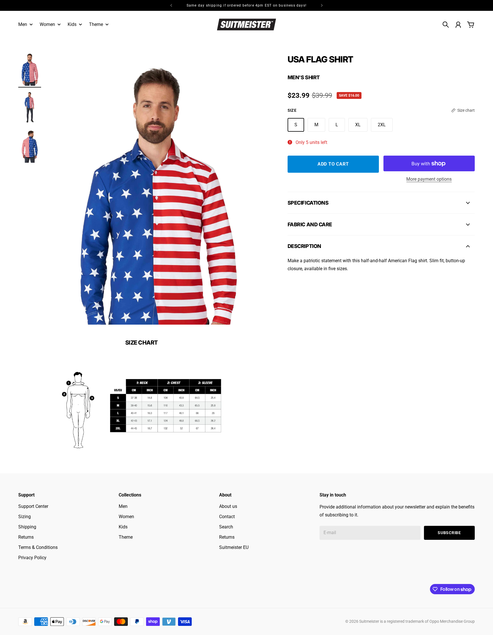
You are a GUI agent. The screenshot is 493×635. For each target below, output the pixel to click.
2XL (382, 124)
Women (126, 516)
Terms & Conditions (38, 547)
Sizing (24, 516)
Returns (26, 537)
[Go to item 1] (29, 69)
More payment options (429, 179)
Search (226, 527)
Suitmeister (369, 621)
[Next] (321, 5)
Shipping (27, 527)
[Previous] (171, 5)
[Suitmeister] (246, 24)
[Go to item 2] (29, 107)
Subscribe (449, 532)
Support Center (33, 506)
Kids (123, 527)
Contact (227, 516)
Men (123, 506)
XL (358, 124)
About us (228, 506)
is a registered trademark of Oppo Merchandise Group (427, 621)
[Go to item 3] (29, 146)
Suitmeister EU (233, 547)
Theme (126, 537)
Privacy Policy (32, 557)
